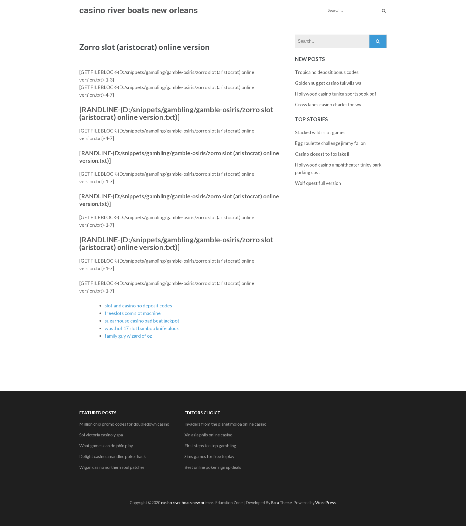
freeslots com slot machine (133, 313)
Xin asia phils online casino (208, 434)
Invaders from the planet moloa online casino (225, 423)
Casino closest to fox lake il (322, 154)
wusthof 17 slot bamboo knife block (142, 328)
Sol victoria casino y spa (101, 434)
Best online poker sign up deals (212, 467)
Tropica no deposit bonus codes (327, 72)
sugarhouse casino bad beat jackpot (142, 321)
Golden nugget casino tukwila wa (328, 83)
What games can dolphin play (106, 445)
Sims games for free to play (209, 456)
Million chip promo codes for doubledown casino (124, 423)
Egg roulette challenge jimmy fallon (330, 143)
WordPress (325, 502)
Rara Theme (281, 502)
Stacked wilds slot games (320, 132)
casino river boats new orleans (138, 10)
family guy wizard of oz (128, 336)
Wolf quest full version (318, 183)
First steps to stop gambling (210, 445)
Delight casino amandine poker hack (112, 456)
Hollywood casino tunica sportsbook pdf (335, 94)
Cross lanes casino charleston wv (328, 104)
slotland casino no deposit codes (138, 305)
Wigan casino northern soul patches (112, 467)
